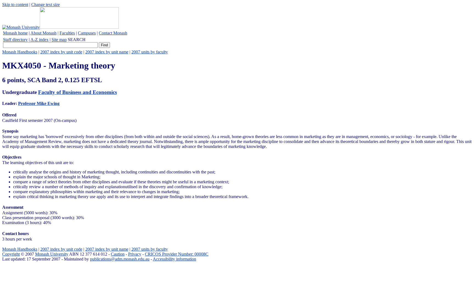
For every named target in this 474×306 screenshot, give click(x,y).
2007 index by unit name (106, 52)
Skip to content (15, 4)
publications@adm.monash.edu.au (119, 259)
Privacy (134, 254)
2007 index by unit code (61, 52)
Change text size (45, 4)
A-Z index (39, 39)
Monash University (51, 254)
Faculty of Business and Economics (77, 92)
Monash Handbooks (19, 52)
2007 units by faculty (149, 52)
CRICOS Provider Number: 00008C (176, 254)
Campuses (87, 33)
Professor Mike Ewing (39, 103)
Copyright (11, 254)
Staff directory (15, 39)
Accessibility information (174, 259)
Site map (59, 39)
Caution (118, 254)
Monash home (15, 33)
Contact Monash (113, 33)
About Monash (43, 33)
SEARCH (77, 39)
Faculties (67, 33)
